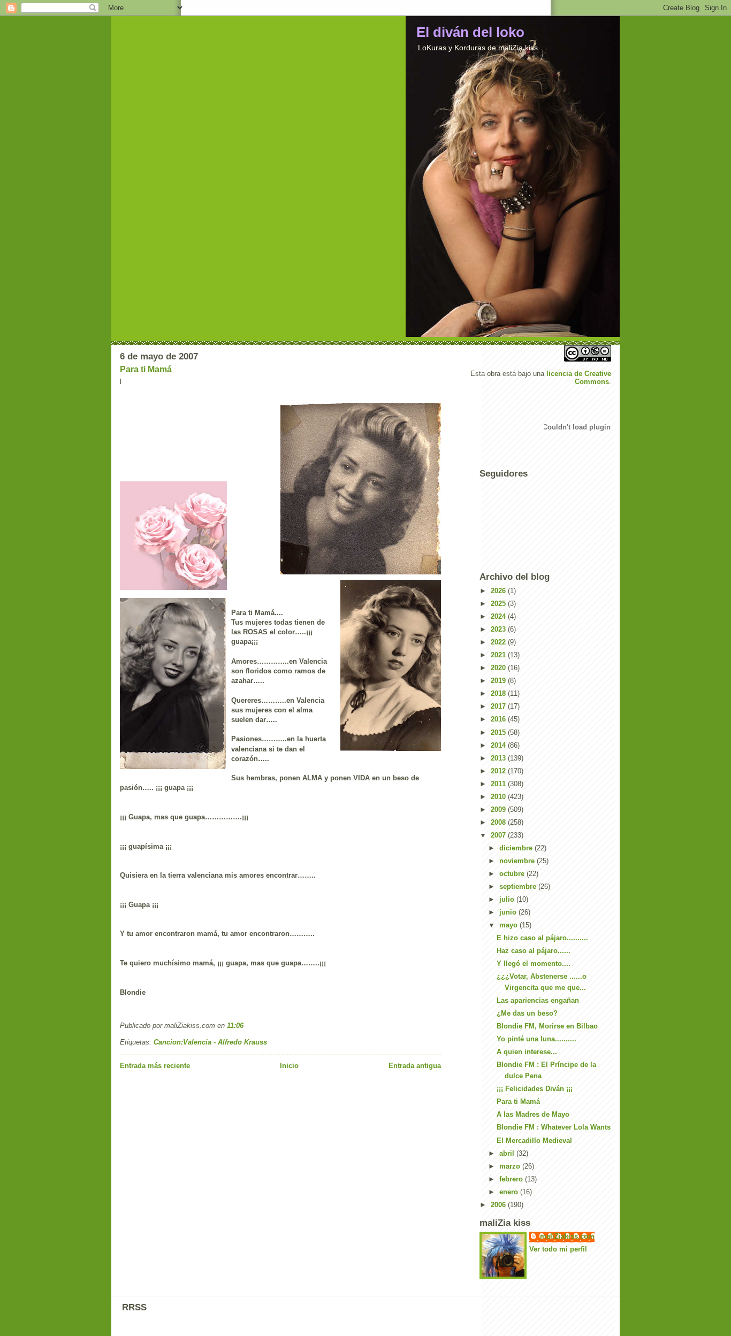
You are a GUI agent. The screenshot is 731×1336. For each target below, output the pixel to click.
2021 (499, 655)
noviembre (518, 861)
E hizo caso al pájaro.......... (542, 938)
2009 (499, 809)
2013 (499, 758)
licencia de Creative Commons (578, 378)
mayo (509, 925)
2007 (499, 835)
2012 (499, 771)
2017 (499, 706)
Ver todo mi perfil (558, 1249)
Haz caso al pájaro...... (533, 951)
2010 (499, 797)
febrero (512, 1179)
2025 (499, 604)
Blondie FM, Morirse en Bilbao (547, 1026)
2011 (499, 784)
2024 (499, 616)
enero (509, 1192)
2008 (499, 822)
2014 (499, 745)
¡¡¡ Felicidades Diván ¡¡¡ (535, 1089)
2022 (499, 642)
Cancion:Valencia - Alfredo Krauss (210, 1042)
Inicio (289, 1066)
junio (509, 912)
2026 (499, 591)
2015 (499, 732)
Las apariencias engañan (538, 1000)
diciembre (517, 848)
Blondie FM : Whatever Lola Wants (554, 1127)
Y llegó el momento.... (533, 963)
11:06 (235, 1026)
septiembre (518, 886)
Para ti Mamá (146, 369)
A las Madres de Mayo (533, 1114)
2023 (499, 629)
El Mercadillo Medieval (534, 1141)
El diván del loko (470, 32)
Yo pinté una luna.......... (536, 1039)
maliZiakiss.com (567, 1236)
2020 (499, 668)
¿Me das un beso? (527, 1013)
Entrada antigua (415, 1066)
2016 (499, 719)
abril (507, 1153)
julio (507, 899)
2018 (499, 693)
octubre (513, 874)
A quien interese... (527, 1052)
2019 (499, 681)
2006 (499, 1205)
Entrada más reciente (155, 1066)
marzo (510, 1166)
